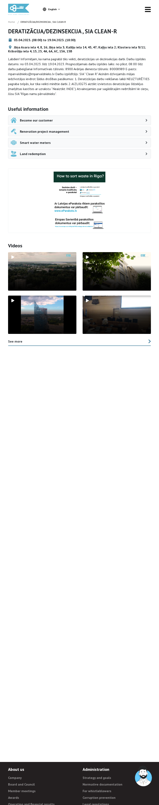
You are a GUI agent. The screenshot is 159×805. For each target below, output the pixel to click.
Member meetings (22, 791)
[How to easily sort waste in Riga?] (79, 177)
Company (15, 778)
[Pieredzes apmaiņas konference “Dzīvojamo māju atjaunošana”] (117, 315)
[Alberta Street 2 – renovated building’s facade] (117, 271)
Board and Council (21, 784)
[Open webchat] (143, 776)
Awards (13, 797)
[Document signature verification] (79, 223)
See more (15, 341)
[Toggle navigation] (148, 9)
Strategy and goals (97, 778)
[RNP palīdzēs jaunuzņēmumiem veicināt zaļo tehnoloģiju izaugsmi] (42, 315)
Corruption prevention (99, 797)
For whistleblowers (97, 791)
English (52, 9)
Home (11, 21)
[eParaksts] (79, 192)
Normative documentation (102, 784)
